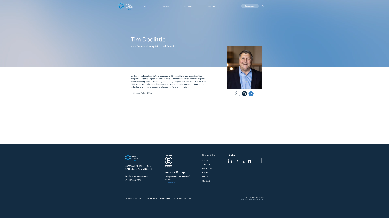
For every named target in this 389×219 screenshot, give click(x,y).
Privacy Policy (152, 198)
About (205, 160)
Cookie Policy (165, 198)
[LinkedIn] (230, 161)
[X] (243, 161)
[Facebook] (249, 161)
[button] (151, 6)
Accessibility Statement (182, 198)
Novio (205, 176)
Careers (205, 172)
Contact (206, 181)
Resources (207, 168)
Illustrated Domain (257, 199)
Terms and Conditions (133, 198)
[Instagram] (236, 161)
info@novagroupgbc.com (136, 176)
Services (206, 164)
